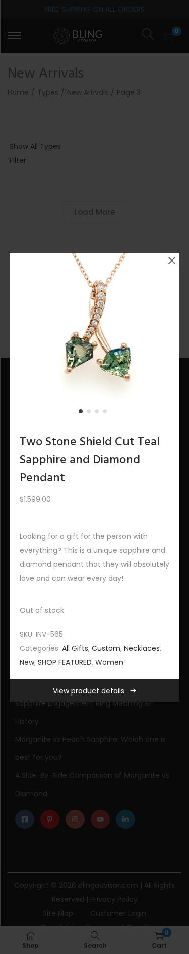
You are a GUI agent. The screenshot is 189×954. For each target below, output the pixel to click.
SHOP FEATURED (65, 662)
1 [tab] (83, 413)
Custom (106, 648)
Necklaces (142, 648)
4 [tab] (107, 413)
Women (109, 662)
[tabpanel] (95, 338)
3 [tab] (99, 413)
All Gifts (75, 648)
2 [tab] (91, 413)
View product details (88, 691)
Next (168, 338)
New (27, 662)
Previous (21, 338)
